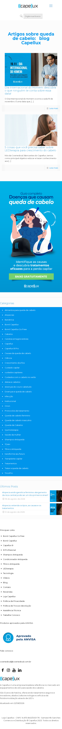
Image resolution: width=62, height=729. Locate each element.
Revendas (7, 592)
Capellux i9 (8, 545)
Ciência (8, 358)
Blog (5, 582)
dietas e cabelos (12, 382)
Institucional (10, 401)
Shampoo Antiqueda (14, 439)
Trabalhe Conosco (11, 615)
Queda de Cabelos (14, 425)
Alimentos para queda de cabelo (20, 310)
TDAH (7, 444)
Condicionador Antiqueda (15, 559)
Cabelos (9, 334)
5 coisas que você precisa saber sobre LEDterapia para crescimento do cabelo (30, 149)
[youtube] (14, 671)
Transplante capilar (13, 458)
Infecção (9, 396)
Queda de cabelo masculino (18, 420)
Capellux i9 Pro (12, 348)
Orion (7, 406)
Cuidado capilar (12, 367)
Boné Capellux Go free (13, 536)
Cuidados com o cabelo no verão (20, 377)
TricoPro (9, 473)
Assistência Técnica (12, 610)
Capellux (9, 344)
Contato (7, 587)
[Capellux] (28, 5)
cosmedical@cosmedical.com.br (15, 661)
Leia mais (53, 108)
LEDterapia (8, 568)
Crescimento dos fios (15, 363)
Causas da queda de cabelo (18, 353)
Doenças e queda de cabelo (18, 391)
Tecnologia (8, 573)
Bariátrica (9, 320)
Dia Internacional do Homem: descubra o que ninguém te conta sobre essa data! (30, 90)
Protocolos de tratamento (17, 411)
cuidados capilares (13, 372)
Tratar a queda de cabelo (16, 468)
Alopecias (9, 315)
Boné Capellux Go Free (16, 329)
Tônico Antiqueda (13, 449)
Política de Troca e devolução (17, 606)
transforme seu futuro (15, 454)
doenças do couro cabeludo (18, 387)
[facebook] (2, 671)
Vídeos (6, 578)
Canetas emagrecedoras (16, 339)
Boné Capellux (12, 324)
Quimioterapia (11, 430)
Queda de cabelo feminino (17, 415)
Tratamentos (11, 463)
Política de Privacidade (14, 601)
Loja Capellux (9, 596)
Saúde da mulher (13, 435)
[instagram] (8, 671)
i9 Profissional (9, 550)
